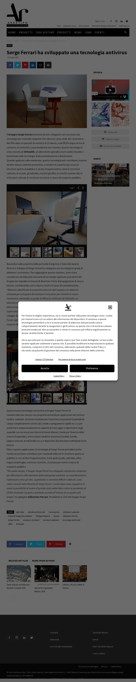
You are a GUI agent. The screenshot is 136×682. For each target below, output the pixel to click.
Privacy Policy (75, 376)
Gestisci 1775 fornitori (44, 359)
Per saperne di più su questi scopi (72, 359)
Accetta (45, 368)
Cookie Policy (58, 376)
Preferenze (92, 368)
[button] (110, 307)
